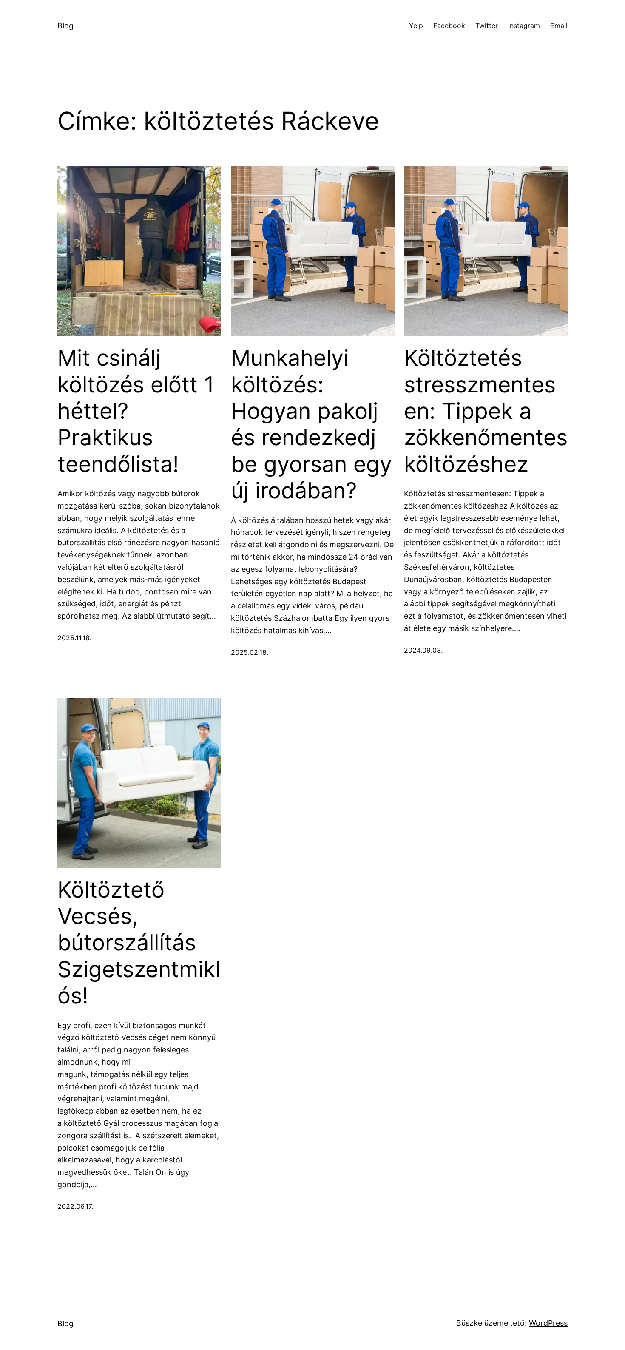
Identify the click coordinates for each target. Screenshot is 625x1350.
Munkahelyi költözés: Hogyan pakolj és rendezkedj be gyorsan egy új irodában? (311, 424)
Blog (65, 25)
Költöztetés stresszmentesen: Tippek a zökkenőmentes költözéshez (486, 411)
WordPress (548, 1323)
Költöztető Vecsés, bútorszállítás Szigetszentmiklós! (138, 943)
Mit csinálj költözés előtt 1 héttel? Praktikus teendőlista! (135, 411)
